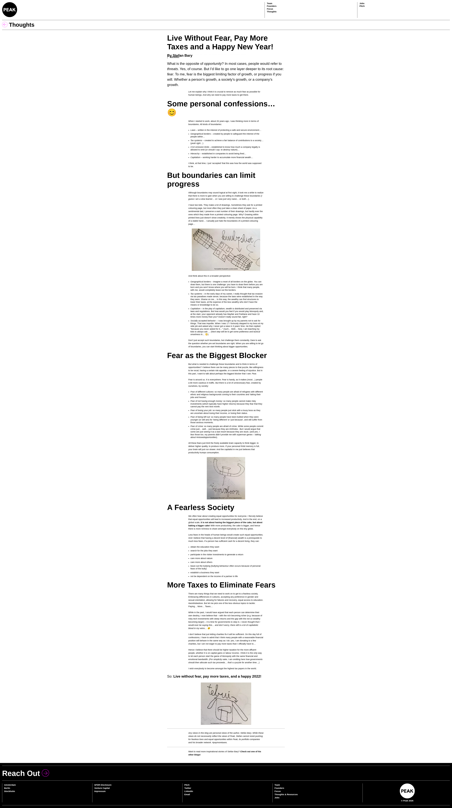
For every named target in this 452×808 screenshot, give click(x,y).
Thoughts (271, 11)
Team (269, 3)
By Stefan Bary (179, 55)
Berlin (7, 788)
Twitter (187, 788)
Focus (270, 9)
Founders (271, 6)
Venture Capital (102, 788)
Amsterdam (10, 785)
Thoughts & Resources (286, 794)
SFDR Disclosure (102, 785)
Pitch (362, 6)
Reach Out (21, 773)
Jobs (361, 3)
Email (187, 794)
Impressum (100, 791)
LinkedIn (188, 791)
